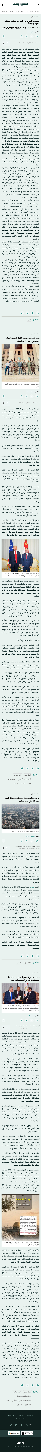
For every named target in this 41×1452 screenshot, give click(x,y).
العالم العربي (35, 15)
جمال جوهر (31, 30)
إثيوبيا (16, 782)
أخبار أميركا (17, 773)
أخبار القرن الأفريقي (24, 778)
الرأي (17, 10)
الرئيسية (37, 10)
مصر (29, 782)
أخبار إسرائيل (17, 1390)
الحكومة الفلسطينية (24, 1394)
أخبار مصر (27, 773)
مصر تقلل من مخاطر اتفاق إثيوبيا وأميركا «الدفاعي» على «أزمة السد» (22, 338)
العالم (22, 10)
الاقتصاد (12, 10)
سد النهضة (11, 778)
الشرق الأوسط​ (29, 10)
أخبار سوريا (27, 961)
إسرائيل (19, 1403)
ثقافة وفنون (4, 10)
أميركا (23, 782)
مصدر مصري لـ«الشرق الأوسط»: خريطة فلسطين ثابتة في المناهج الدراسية (23, 977)
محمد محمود (30, 390)
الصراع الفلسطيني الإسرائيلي (21, 1399)
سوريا (32, 885)
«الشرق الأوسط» (30, 835)
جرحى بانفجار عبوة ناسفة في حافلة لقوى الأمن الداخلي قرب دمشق (22, 798)
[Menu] (39, 4)
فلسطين (28, 1403)
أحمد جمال (31, 1014)
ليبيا (29, 318)
